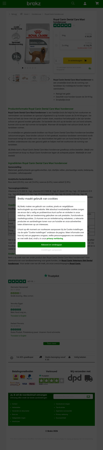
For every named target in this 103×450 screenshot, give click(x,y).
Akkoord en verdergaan (51, 245)
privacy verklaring (55, 238)
